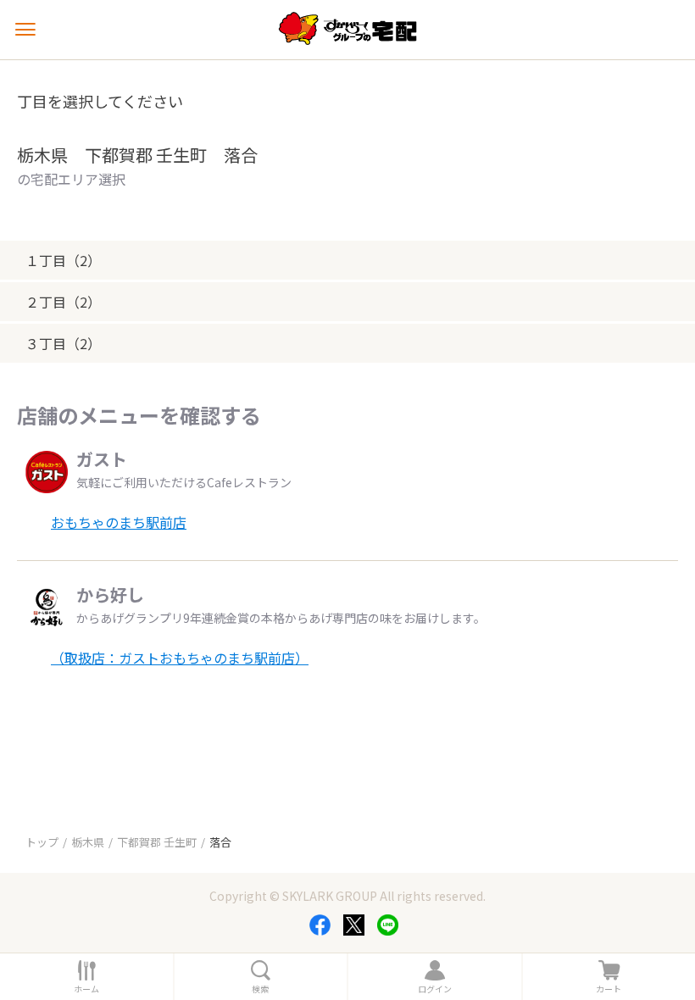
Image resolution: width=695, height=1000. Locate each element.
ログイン (435, 989)
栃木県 (87, 841)
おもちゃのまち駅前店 (118, 522)
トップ (41, 841)
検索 (260, 989)
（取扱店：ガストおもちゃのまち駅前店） (180, 657)
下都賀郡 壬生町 (157, 841)
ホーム (86, 989)
